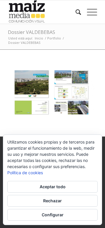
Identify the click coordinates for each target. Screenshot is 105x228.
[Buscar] (75, 12)
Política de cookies (25, 172)
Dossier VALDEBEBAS (31, 32)
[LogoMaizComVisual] (43, 12)
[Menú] (89, 12)
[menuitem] (75, 12)
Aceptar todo (53, 186)
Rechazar (52, 200)
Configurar (53, 214)
